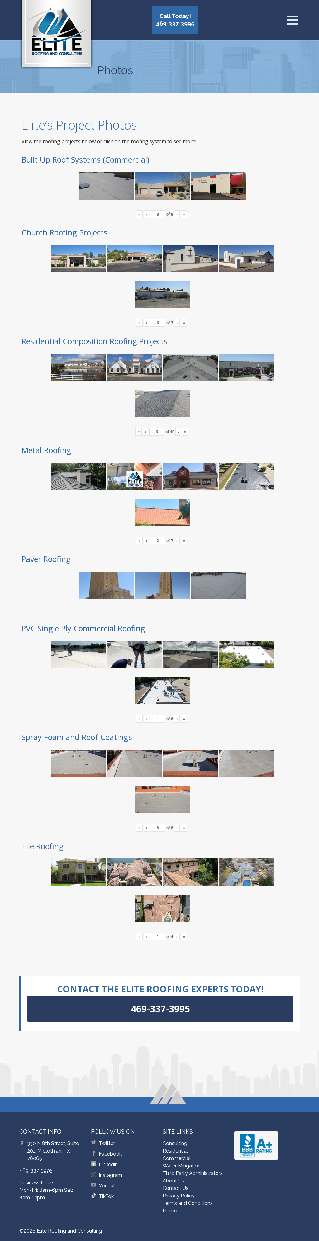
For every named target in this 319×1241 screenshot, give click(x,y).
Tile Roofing (42, 846)
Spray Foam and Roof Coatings (76, 737)
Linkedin (108, 1164)
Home (170, 1211)
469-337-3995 (36, 1170)
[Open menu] (292, 20)
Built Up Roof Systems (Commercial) (85, 159)
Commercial (177, 1158)
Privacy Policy (179, 1196)
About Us (173, 1181)
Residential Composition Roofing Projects (94, 341)
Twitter (107, 1143)
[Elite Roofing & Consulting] (56, 36)
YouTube (109, 1186)
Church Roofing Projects (64, 232)
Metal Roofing (46, 450)
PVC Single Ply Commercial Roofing (83, 628)
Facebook (110, 1154)
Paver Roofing (46, 559)
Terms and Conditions (188, 1203)
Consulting (175, 1143)
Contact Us (175, 1188)
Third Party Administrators (193, 1173)
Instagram (110, 1175)
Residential (175, 1151)
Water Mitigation (182, 1166)
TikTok (106, 1196)
